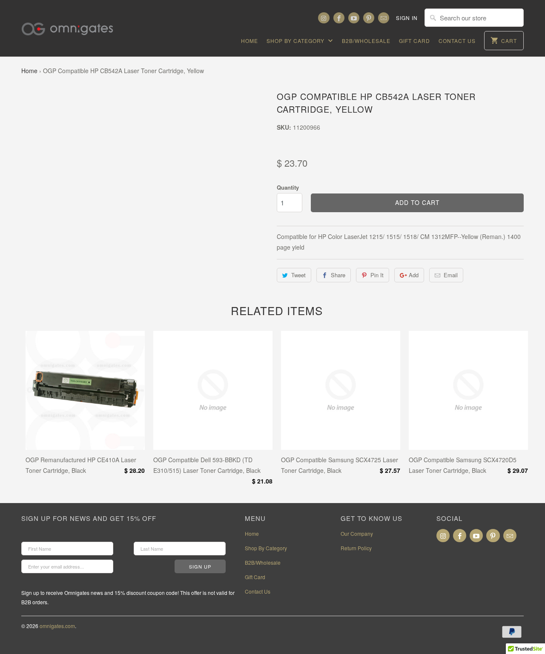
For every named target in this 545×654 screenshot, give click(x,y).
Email (451, 275)
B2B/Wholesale (366, 40)
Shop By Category (296, 40)
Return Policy (356, 548)
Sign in (407, 17)
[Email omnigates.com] (383, 17)
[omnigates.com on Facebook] (338, 17)
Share (338, 275)
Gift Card (414, 40)
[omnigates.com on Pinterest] (368, 17)
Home (249, 40)
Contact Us (457, 40)
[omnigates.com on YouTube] (353, 17)
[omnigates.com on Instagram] (323, 17)
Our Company (357, 533)
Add (414, 275)
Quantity (288, 187)
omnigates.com (57, 625)
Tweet (298, 275)
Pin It (377, 275)
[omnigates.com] (74, 23)
